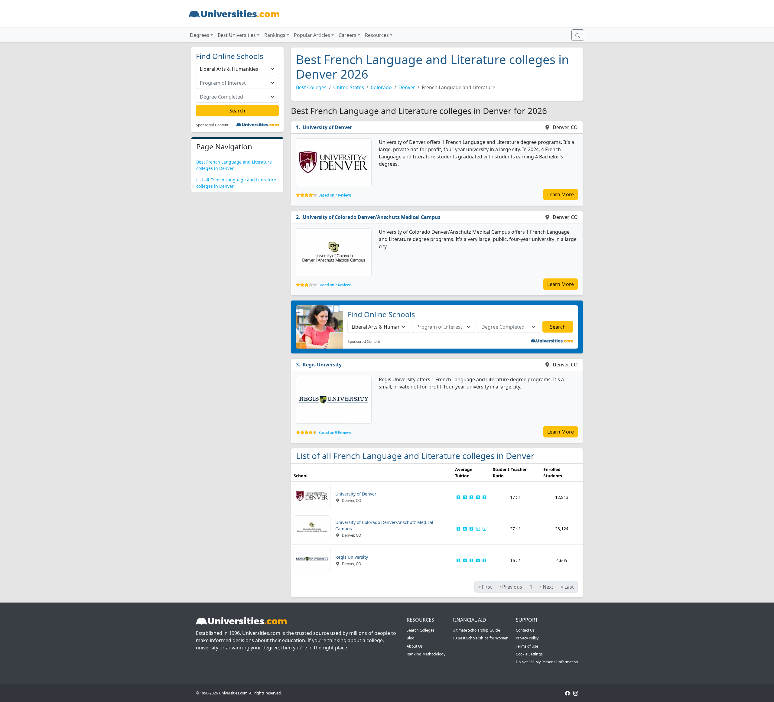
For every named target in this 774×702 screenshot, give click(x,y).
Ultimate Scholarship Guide (476, 630)
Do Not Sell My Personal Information (547, 662)
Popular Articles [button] (312, 35)
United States (348, 87)
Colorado (381, 87)
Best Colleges (311, 87)
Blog (411, 638)
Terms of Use (527, 646)
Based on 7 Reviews (335, 195)
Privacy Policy (527, 638)
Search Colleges (420, 630)
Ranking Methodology (426, 654)
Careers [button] (347, 35)
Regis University (322, 364)
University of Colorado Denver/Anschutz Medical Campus (372, 217)
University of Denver (327, 127)
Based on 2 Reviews (335, 285)
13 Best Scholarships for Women (481, 638)
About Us (415, 646)
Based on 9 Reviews (335, 432)
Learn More (560, 194)
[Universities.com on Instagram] (575, 693)
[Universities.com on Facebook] (567, 693)
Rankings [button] (274, 35)
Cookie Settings (529, 654)
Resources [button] (377, 35)
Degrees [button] (199, 35)
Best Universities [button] (237, 35)
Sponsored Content (212, 125)
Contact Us (525, 630)
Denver (406, 87)
